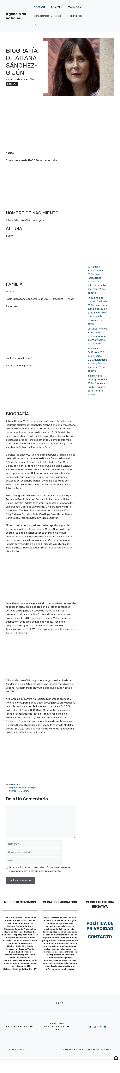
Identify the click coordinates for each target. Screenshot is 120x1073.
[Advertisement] (60, 123)
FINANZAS (56, 7)
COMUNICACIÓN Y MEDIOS (47, 16)
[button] (35, 24)
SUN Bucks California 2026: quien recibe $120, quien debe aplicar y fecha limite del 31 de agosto (97, 359)
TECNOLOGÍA (74, 7)
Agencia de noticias (16, 16)
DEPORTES (76, 16)
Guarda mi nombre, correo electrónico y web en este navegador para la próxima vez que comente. (39, 869)
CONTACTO (100, 936)
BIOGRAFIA (39, 7)
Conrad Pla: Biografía (19, 791)
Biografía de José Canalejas (22, 787)
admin (9, 79)
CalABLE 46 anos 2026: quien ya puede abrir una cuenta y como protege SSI (97, 336)
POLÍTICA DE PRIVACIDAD (100, 926)
